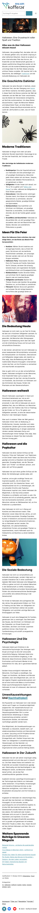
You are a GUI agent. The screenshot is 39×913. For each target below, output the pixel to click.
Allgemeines (26, 876)
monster (29, 885)
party (9, 887)
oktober (4, 887)
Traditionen (25, 74)
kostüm (19, 885)
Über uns (14, 901)
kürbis (24, 885)
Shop (4, 904)
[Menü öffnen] (36, 13)
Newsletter (22, 901)
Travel (32, 876)
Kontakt (30, 901)
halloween (8, 885)
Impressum (6, 901)
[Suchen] (29, 13)
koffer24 (14, 885)
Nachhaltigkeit (18, 698)
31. (3, 885)
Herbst (32, 88)
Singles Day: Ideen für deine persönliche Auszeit (19, 855)
